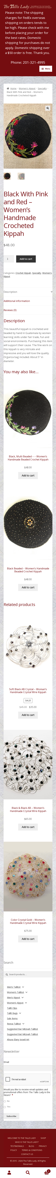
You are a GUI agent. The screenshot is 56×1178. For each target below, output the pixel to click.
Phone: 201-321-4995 (28, 62)
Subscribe (11, 1116)
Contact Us (27, 1154)
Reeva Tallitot (14, 1023)
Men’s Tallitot (14, 987)
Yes (8, 1106)
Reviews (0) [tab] (10, 310)
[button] (47, 108)
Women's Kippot (27, 88)
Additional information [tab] (17, 301)
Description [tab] (10, 292)
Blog (31, 1146)
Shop (43, 1138)
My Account (9, 1172)
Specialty (42, 88)
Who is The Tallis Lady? (27, 1142)
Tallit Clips (12, 1008)
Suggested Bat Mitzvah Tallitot (22, 1034)
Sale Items (12, 1018)
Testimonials (17, 1146)
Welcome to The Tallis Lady (22, 1138)
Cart (43, 1170)
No (8, 1101)
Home (13, 88)
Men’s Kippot (13, 997)
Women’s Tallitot (15, 992)
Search (28, 1172)
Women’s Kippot (15, 1002)
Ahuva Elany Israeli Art (18, 1039)
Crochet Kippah (23, 273)
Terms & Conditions (32, 1150)
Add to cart (26, 258)
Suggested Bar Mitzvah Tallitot (22, 1029)
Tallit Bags (12, 1013)
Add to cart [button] (28, 475)
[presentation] (27, 1080)
